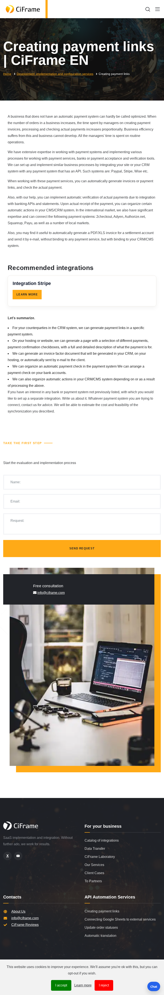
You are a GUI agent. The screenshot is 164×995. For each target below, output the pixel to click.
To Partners (93, 881)
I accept (61, 985)
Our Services (94, 865)
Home (7, 74)
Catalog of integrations (102, 840)
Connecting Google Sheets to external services (120, 919)
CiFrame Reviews (25, 925)
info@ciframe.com (51, 593)
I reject (104, 985)
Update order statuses (101, 927)
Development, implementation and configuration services (55, 74)
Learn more (83, 985)
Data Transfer (95, 848)
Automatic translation (100, 935)
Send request (82, 548)
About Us (18, 911)
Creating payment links (102, 911)
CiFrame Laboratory (100, 857)
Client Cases (94, 873)
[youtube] (18, 856)
